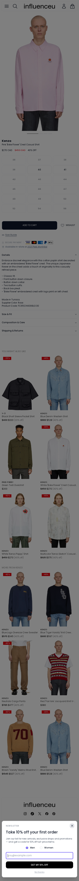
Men (32, 847)
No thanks (39, 872)
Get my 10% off (39, 864)
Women (48, 847)
